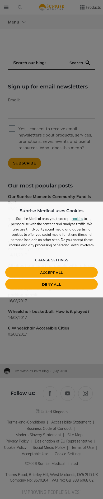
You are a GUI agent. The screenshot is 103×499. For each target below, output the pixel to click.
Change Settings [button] (51, 260)
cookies (77, 218)
